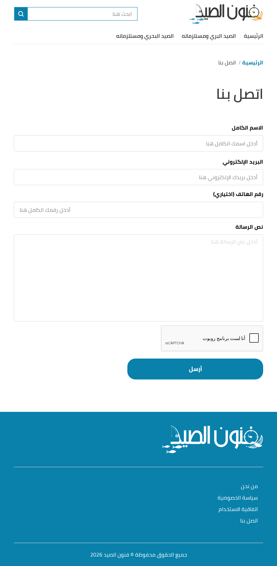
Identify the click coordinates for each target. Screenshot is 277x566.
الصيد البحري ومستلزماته (145, 36)
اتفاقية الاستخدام (238, 509)
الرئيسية (253, 36)
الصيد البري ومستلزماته (209, 36)
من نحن (249, 486)
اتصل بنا (249, 521)
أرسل (195, 368)
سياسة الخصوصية (238, 498)
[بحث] (21, 14)
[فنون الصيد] (226, 13)
